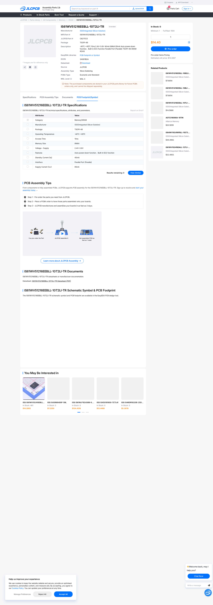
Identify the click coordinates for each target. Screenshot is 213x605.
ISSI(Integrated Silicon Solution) (92, 31)
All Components (49, 20)
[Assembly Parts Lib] (30, 8)
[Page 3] (87, 412)
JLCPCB (23, 20)
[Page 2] (83, 412)
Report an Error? (136, 110)
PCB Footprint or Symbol (90, 55)
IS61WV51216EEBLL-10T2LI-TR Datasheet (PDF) (51, 281)
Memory (62, 20)
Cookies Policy (17, 588)
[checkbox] (28, 120)
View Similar (135, 173)
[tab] (29, 97)
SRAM (70, 20)
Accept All (63, 594)
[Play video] (62, 234)
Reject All (42, 594)
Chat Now (198, 576)
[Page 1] (78, 412)
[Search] (150, 8)
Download (86, 63)
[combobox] (100, 8)
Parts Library (35, 20)
